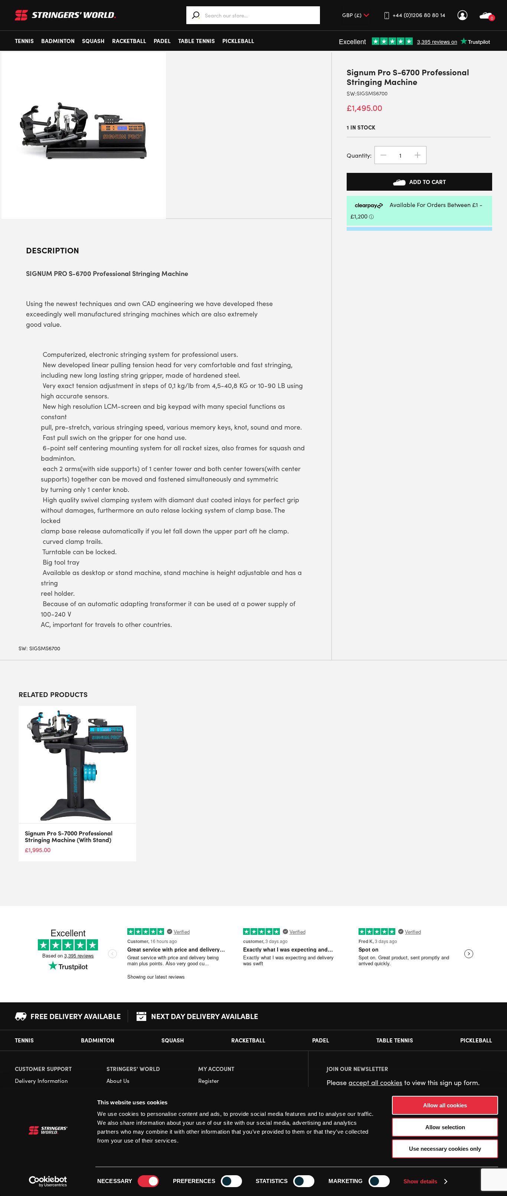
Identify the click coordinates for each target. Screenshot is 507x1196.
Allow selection (445, 1127)
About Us (118, 1080)
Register (208, 1080)
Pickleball (238, 41)
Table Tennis (196, 41)
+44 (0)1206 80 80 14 (419, 15)
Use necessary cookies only (445, 1149)
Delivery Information (41, 1080)
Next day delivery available (204, 1016)
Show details (420, 1181)
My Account (462, 15)
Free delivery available (75, 1016)
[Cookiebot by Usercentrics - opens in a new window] (48, 1181)
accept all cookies (375, 1082)
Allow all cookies (445, 1105)
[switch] (231, 1181)
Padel (162, 41)
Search (196, 15)
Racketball (129, 41)
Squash (93, 41)
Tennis (24, 41)
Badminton (58, 41)
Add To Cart (427, 181)
